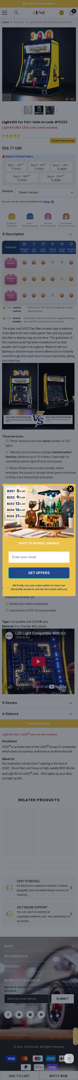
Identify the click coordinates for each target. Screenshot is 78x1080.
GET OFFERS (39, 573)
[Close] (71, 489)
